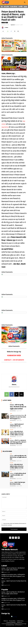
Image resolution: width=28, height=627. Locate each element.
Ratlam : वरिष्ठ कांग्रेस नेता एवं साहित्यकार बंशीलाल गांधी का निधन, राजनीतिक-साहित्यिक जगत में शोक (17, 433)
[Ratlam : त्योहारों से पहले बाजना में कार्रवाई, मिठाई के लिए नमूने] (5, 425)
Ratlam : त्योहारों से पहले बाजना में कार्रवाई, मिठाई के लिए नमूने (17, 425)
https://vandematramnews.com (14, 387)
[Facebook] (11, 31)
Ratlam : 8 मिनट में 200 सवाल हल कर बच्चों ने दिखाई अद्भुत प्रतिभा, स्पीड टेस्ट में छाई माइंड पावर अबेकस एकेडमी (18, 442)
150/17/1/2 (4, 127)
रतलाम (7, 22)
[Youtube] (19, 538)
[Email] (18, 31)
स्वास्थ (11, 422)
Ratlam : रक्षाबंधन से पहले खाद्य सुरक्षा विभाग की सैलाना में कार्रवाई (17, 483)
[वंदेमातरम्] (2, 27)
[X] (14, 31)
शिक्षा (10, 438)
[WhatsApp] (7, 31)
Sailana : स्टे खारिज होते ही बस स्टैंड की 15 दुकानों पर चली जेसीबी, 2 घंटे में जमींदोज (18, 475)
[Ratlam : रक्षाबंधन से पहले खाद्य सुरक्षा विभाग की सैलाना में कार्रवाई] (5, 483)
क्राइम (11, 413)
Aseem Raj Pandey (13, 410)
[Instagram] (13, 538)
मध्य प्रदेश (3, 22)
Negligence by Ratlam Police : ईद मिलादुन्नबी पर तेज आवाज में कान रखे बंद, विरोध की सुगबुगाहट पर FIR (18, 417)
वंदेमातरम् (6, 27)
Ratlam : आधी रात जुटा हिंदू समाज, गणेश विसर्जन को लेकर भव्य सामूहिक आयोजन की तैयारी (18, 407)
